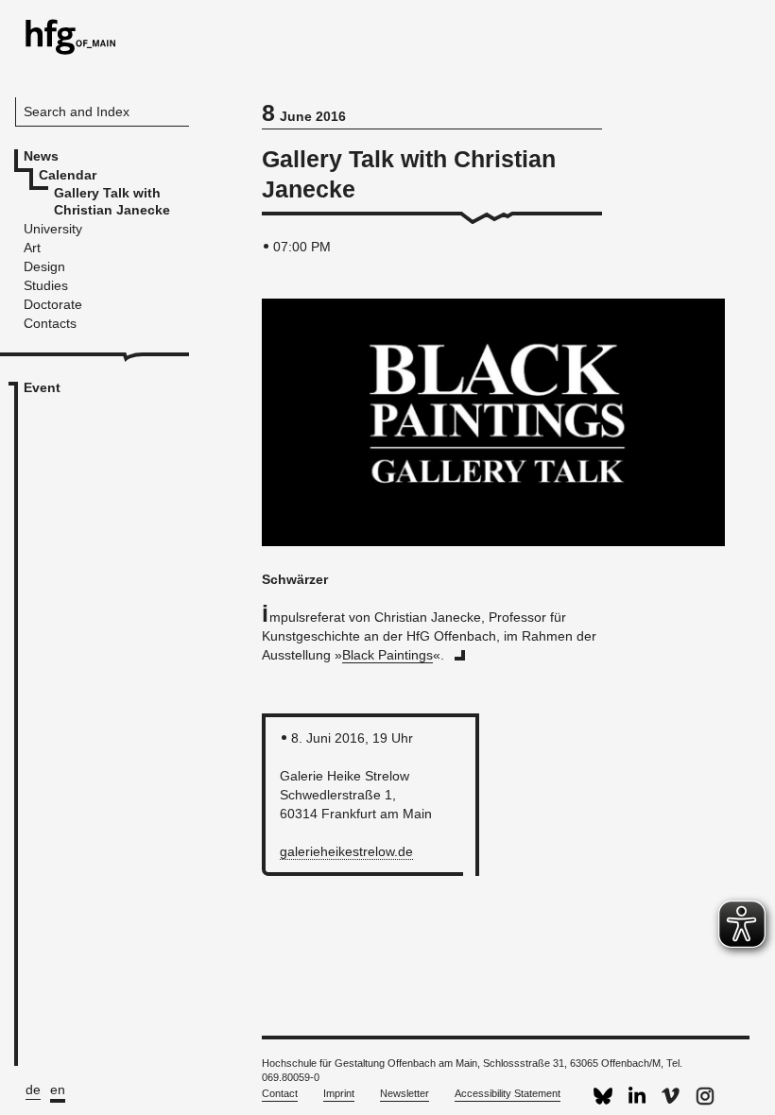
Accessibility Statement (507, 1093)
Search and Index (76, 111)
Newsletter (404, 1093)
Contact (280, 1093)
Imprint (338, 1093)
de (33, 1089)
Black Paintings (387, 654)
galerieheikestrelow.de (346, 851)
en (57, 1089)
